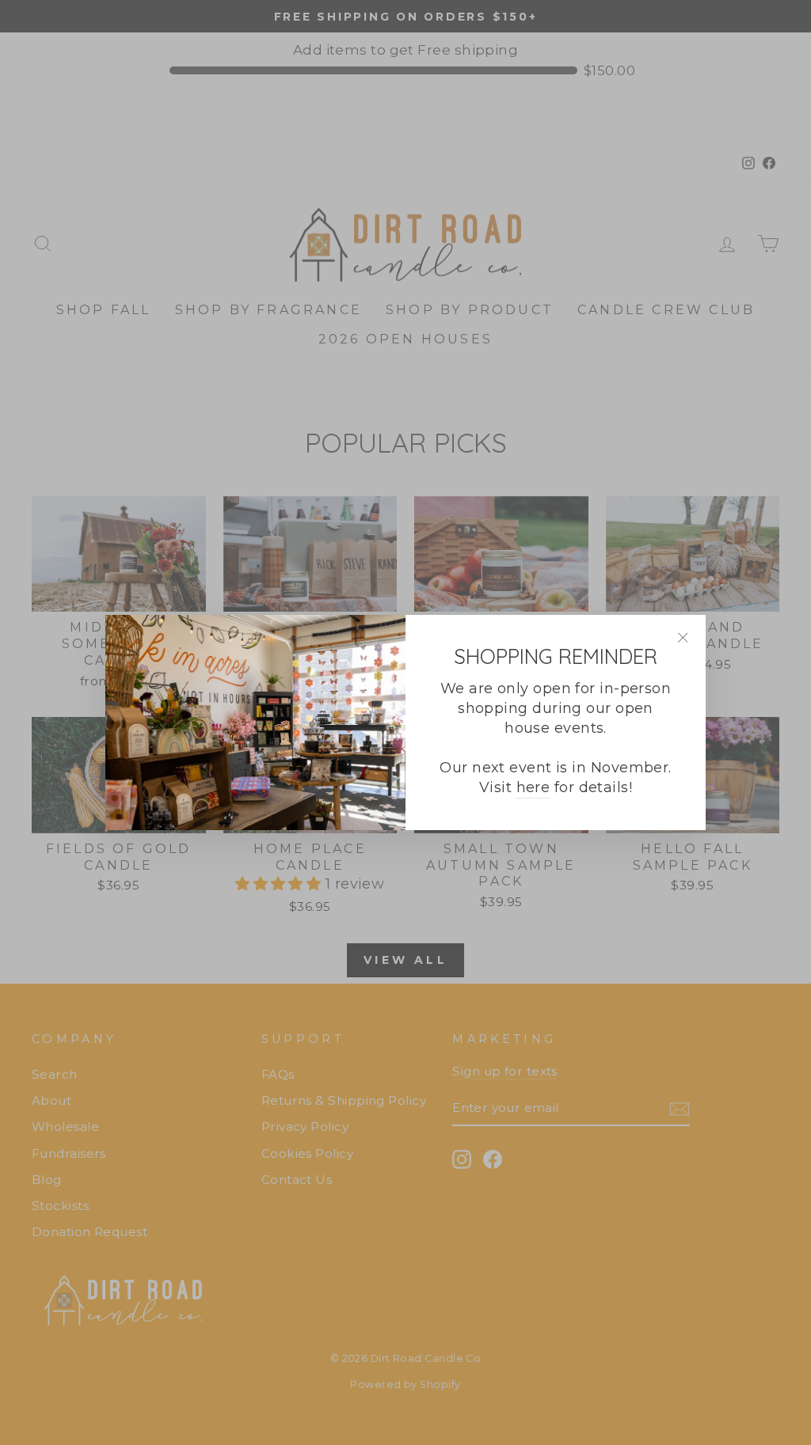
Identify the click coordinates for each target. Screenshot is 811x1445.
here (533, 787)
